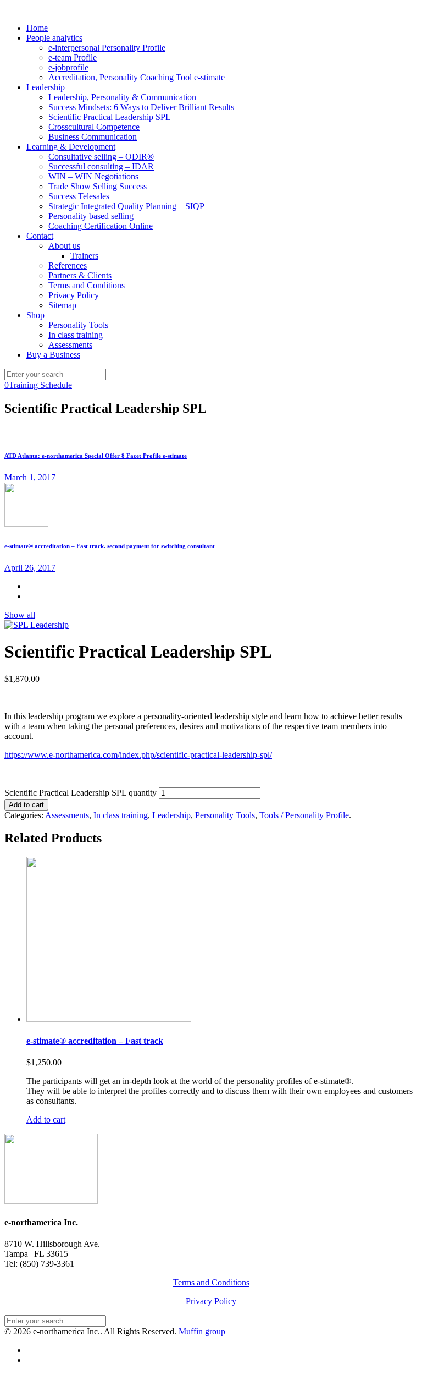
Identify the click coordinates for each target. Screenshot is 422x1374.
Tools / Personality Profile (304, 815)
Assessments (67, 815)
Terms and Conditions (211, 1282)
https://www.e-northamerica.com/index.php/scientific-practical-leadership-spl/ (138, 754)
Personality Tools (225, 815)
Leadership (171, 815)
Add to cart (26, 805)
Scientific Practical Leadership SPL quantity (80, 792)
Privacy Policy (211, 1301)
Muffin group (202, 1331)
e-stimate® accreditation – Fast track (94, 1040)
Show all (19, 615)
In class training (120, 815)
